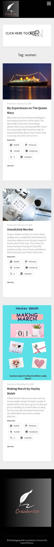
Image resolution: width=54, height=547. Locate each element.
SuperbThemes (27, 543)
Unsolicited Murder (20, 229)
